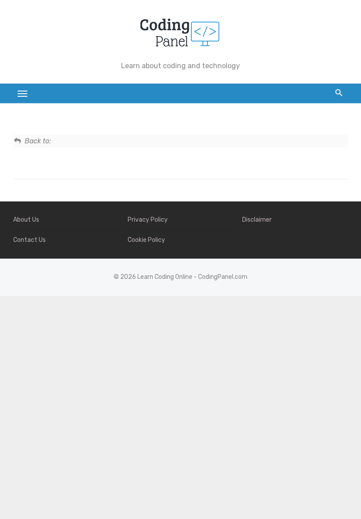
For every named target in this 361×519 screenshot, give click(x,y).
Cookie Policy (146, 240)
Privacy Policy (148, 219)
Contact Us (29, 240)
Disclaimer (257, 219)
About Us (26, 219)
